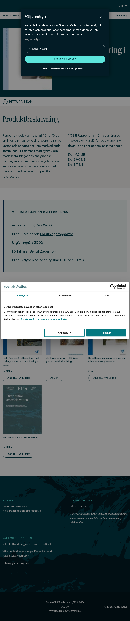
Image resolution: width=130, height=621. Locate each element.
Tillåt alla (106, 332)
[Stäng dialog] (101, 16)
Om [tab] (107, 295)
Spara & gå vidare (65, 59)
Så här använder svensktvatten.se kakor (44, 319)
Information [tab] (65, 295)
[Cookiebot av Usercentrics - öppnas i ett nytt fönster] (112, 286)
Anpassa (63, 332)
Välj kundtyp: (33, 39)
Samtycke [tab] (22, 295)
